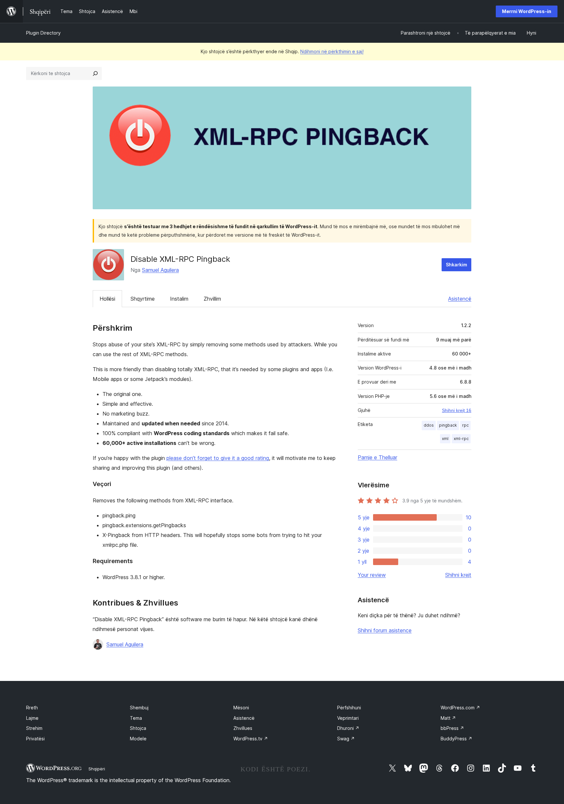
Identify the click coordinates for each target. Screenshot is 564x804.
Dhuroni (348, 728)
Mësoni (241, 707)
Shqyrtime (143, 298)
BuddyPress (456, 738)
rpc (465, 425)
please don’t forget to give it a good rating (217, 458)
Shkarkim (456, 264)
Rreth (32, 707)
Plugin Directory (43, 33)
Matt (448, 718)
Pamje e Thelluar (377, 457)
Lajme (32, 718)
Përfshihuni (349, 707)
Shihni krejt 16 (456, 410)
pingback (448, 425)
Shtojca (138, 728)
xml (445, 438)
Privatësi (35, 738)
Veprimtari (348, 718)
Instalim (179, 298)
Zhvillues (242, 728)
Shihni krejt (458, 575)
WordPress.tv (250, 738)
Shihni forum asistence (385, 630)
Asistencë (459, 298)
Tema (136, 718)
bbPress (452, 728)
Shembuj (139, 707)
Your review (372, 575)
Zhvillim (212, 298)
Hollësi (107, 298)
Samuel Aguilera (160, 270)
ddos (429, 425)
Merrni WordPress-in (526, 11)
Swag (346, 738)
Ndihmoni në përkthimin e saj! (332, 51)
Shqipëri (96, 768)
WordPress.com (460, 707)
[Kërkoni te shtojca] (95, 73)
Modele (138, 738)
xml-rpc (461, 438)
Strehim (34, 728)
